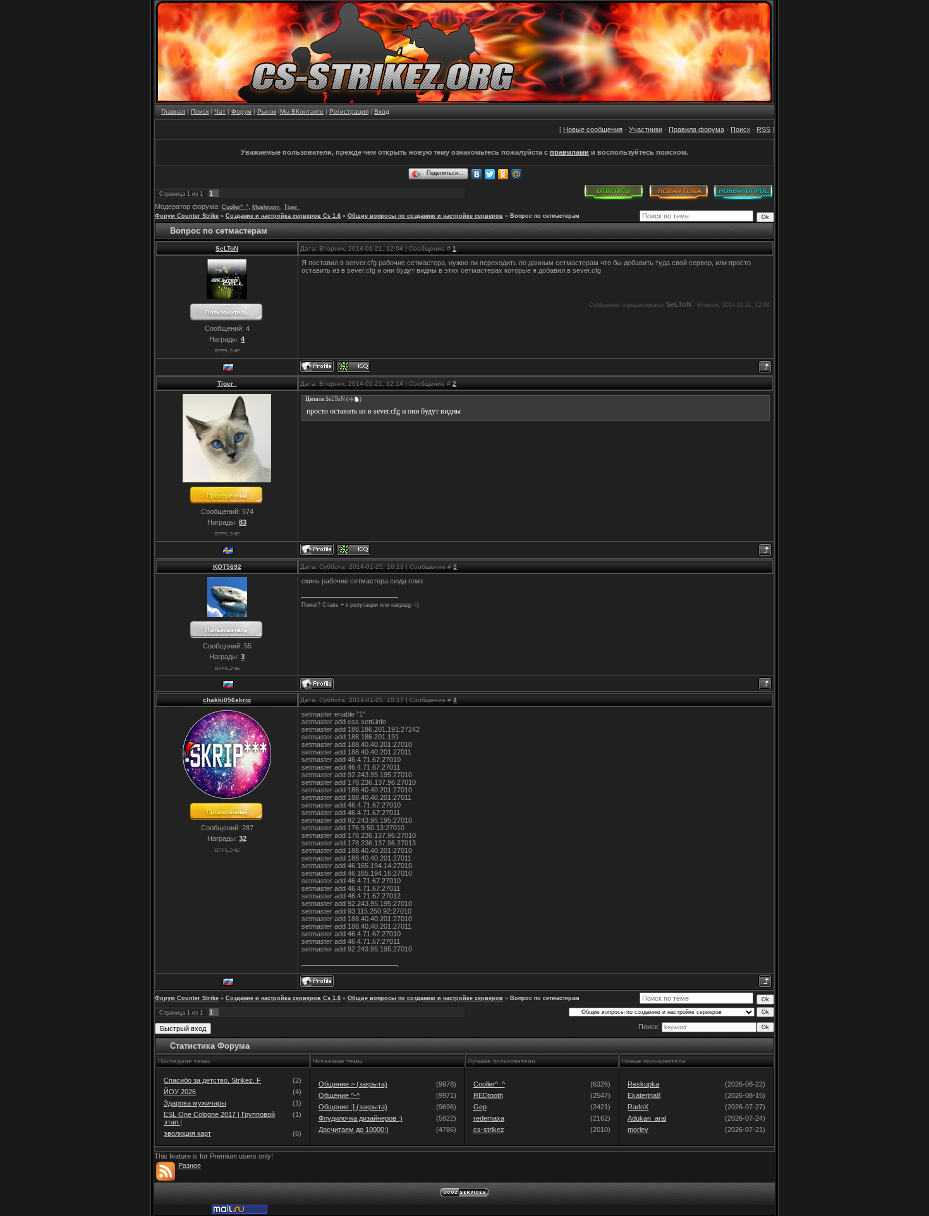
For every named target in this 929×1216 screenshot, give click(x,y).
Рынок (266, 111)
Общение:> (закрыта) (353, 1084)
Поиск (200, 111)
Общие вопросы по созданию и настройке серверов (425, 216)
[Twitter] (490, 174)
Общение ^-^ (339, 1095)
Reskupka (643, 1084)
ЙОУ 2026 (180, 1091)
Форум (241, 111)
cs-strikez (488, 1129)
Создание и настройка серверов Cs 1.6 (283, 216)
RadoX (638, 1107)
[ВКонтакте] (476, 174)
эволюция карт (187, 1133)
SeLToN (227, 248)
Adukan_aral (647, 1118)
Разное (189, 1165)
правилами (569, 152)
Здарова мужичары (195, 1103)
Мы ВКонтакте (302, 111)
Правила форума (696, 129)
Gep (480, 1107)
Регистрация (348, 111)
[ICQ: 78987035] (353, 549)
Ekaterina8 (644, 1095)
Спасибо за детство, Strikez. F (212, 1080)
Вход (381, 111)
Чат (220, 111)
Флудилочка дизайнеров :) (361, 1118)
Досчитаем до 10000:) (354, 1129)
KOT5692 (227, 566)
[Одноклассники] (503, 174)
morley (638, 1129)
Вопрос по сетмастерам (545, 216)
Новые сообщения (592, 129)
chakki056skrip (227, 699)
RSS (763, 129)
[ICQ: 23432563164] (353, 366)
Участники (645, 129)
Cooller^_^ (235, 207)
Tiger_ (292, 207)
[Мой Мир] (516, 174)
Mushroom (266, 207)
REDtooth (488, 1095)
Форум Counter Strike (187, 216)
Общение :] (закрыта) (353, 1107)
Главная (173, 111)
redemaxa (488, 1118)
